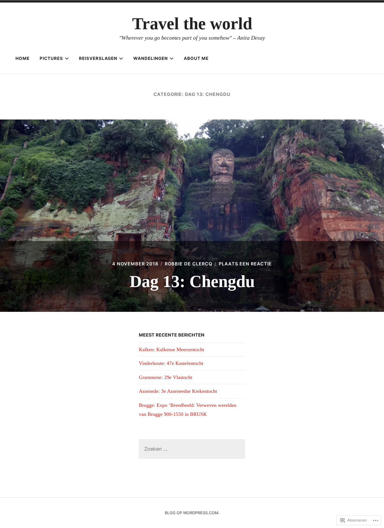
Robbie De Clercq (188, 264)
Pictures (51, 58)
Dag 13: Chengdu (192, 281)
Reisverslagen (98, 58)
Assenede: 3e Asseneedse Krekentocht (178, 391)
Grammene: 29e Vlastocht (165, 377)
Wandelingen (150, 58)
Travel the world (192, 23)
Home (22, 58)
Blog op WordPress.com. (192, 512)
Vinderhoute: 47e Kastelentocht (171, 363)
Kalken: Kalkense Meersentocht (171, 349)
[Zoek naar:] (192, 449)
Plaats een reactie (245, 264)
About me (196, 58)
